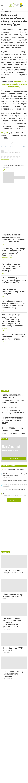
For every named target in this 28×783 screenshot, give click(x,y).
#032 (24, 147)
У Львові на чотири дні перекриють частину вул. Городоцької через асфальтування (12, 267)
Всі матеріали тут (14, 458)
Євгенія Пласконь (9, 151)
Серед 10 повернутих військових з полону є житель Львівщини (14, 291)
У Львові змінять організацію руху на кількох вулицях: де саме (13, 410)
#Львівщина (13, 147)
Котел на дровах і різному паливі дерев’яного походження (12, 674)
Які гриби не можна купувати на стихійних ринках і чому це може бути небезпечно (14, 336)
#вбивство (19, 147)
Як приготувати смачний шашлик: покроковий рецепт (13, 420)
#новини (7, 147)
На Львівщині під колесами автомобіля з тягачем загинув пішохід (14, 84)
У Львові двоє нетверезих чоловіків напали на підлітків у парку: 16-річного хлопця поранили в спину (14, 304)
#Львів (2, 147)
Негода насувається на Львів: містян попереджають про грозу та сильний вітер (13, 399)
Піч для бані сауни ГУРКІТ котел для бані (12, 649)
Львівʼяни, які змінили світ (11, 448)
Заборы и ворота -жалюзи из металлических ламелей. (13, 595)
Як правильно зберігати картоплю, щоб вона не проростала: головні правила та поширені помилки (13, 238)
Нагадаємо (5, 133)
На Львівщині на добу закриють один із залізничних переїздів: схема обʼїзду (14, 280)
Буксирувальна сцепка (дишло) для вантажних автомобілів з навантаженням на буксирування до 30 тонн (12, 622)
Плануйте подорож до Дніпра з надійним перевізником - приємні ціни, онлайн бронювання (13, 252)
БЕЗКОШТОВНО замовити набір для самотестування (12, 571)
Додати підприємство (14, 500)
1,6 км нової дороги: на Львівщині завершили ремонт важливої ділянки (13, 430)
